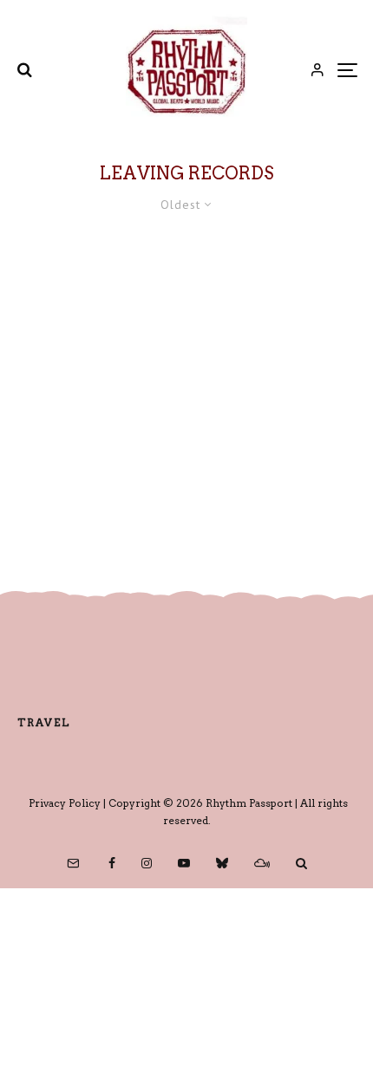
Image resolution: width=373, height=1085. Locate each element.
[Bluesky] (222, 863)
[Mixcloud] (262, 863)
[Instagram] (146, 863)
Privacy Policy (65, 802)
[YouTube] (184, 863)
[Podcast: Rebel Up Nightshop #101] (186, 387)
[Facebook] (111, 863)
